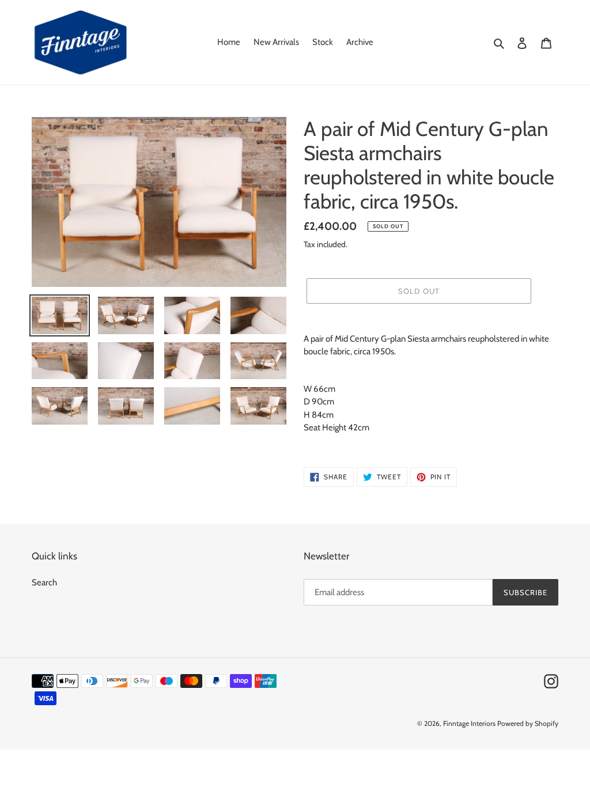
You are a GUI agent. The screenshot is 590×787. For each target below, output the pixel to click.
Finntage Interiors (469, 723)
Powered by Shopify (527, 723)
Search (44, 582)
